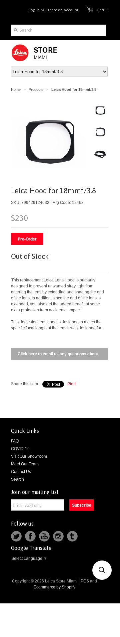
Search (17, 479)
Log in (34, 10)
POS (85, 581)
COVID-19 (20, 448)
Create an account (61, 10)
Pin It (71, 384)
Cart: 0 (102, 10)
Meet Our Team (25, 464)
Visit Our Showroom (29, 456)
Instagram (58, 536)
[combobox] (58, 30)
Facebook (30, 536)
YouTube (44, 536)
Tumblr (72, 536)
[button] (102, 570)
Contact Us (21, 471)
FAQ (15, 441)
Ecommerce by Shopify (54, 587)
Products (36, 89)
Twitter (16, 536)
